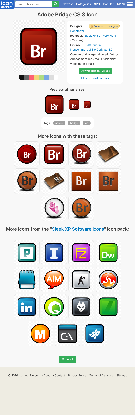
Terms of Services (101, 375)
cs (86, 123)
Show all (67, 359)
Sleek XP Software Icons (100, 35)
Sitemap (121, 375)
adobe (59, 123)
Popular (108, 4)
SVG (97, 4)
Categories (83, 4)
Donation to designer (106, 26)
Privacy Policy (77, 375)
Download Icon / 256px (95, 70)
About (47, 375)
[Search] (55, 4)
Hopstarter (77, 31)
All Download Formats (95, 78)
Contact (60, 375)
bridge (74, 123)
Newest (68, 4)
